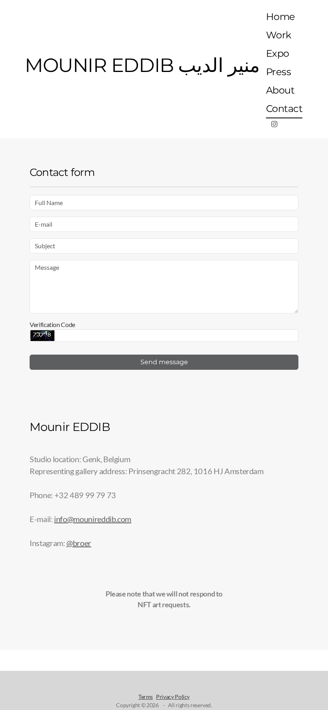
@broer (78, 543)
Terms (145, 696)
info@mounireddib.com (92, 519)
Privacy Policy (173, 696)
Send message (164, 362)
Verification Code (52, 324)
